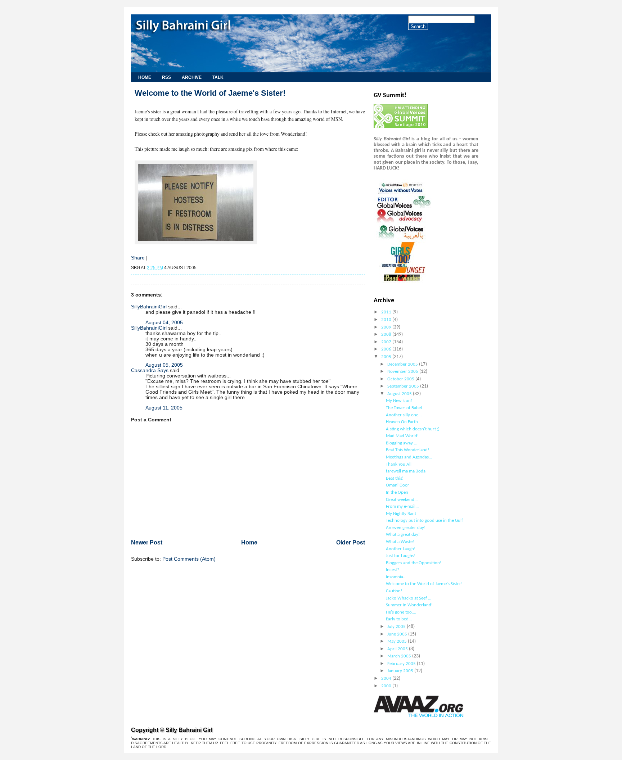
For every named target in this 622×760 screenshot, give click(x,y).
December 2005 (403, 364)
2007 (386, 342)
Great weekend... (402, 499)
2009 (386, 327)
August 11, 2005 (163, 408)
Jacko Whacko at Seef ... (408, 598)
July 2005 (397, 626)
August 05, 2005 (164, 365)
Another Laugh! (400, 549)
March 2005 (399, 656)
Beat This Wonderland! (407, 450)
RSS (166, 77)
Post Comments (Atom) (189, 559)
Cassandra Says (149, 370)
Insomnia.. (395, 577)
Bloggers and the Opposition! (413, 563)
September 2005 (403, 386)
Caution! (394, 591)
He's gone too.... (401, 612)
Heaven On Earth (402, 422)
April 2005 (398, 649)
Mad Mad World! (402, 436)
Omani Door (397, 485)
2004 (386, 678)
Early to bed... (399, 619)
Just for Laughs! (400, 555)
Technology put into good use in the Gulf (424, 520)
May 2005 (397, 641)
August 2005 (400, 394)
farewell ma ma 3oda (405, 471)
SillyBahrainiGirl (149, 306)
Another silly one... (404, 415)
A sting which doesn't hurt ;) (413, 429)
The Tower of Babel (404, 408)
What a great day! (403, 534)
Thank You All (398, 464)
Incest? (392, 569)
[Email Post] (198, 267)
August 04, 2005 (164, 322)
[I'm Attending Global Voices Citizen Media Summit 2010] (401, 127)
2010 (386, 319)
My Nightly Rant (401, 513)
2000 (386, 686)
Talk (218, 77)
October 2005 (401, 379)
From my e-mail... (402, 506)
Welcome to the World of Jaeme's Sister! (424, 584)
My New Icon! (399, 400)
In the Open (397, 492)
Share (138, 258)
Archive (192, 77)
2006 (386, 349)
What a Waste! (400, 541)
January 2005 (400, 671)
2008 (386, 334)
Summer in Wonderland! (409, 605)
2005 (386, 356)
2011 (386, 312)
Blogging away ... (401, 443)
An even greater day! (405, 527)
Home (144, 77)
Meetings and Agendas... (409, 457)
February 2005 (402, 663)
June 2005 (397, 634)
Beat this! (395, 478)
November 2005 (403, 371)
